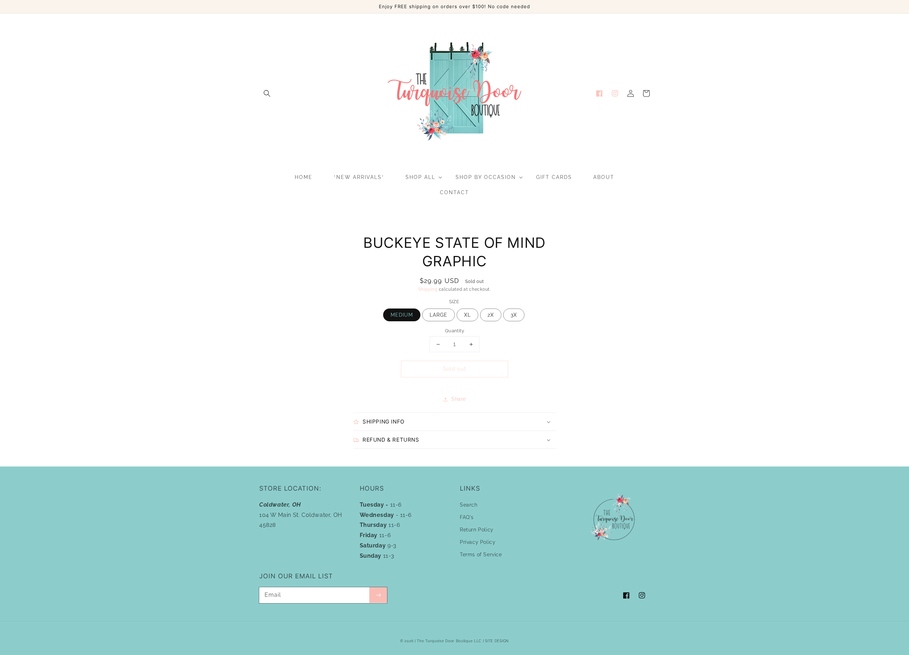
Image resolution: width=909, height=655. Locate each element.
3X (514, 315)
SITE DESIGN (497, 641)
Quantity (454, 330)
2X (491, 315)
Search (469, 505)
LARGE (438, 315)
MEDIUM (402, 315)
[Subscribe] (378, 595)
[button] (267, 93)
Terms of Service (481, 554)
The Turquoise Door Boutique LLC (449, 641)
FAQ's (467, 517)
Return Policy (477, 530)
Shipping (427, 289)
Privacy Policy (477, 542)
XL (467, 315)
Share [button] (458, 399)
